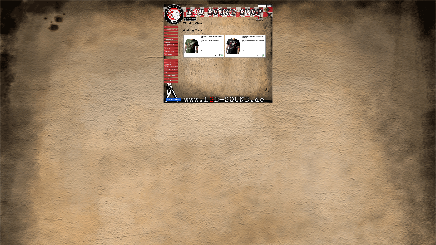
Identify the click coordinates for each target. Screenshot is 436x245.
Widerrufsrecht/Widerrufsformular (175, 69)
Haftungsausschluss (171, 73)
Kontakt (167, 79)
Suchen (269, 5)
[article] (203, 46)
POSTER (167, 48)
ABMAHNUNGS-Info (171, 76)
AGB (166, 60)
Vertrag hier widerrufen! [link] (173, 99)
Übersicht (167, 27)
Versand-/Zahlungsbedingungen (174, 66)
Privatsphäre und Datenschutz (170, 63)
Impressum (168, 82)
